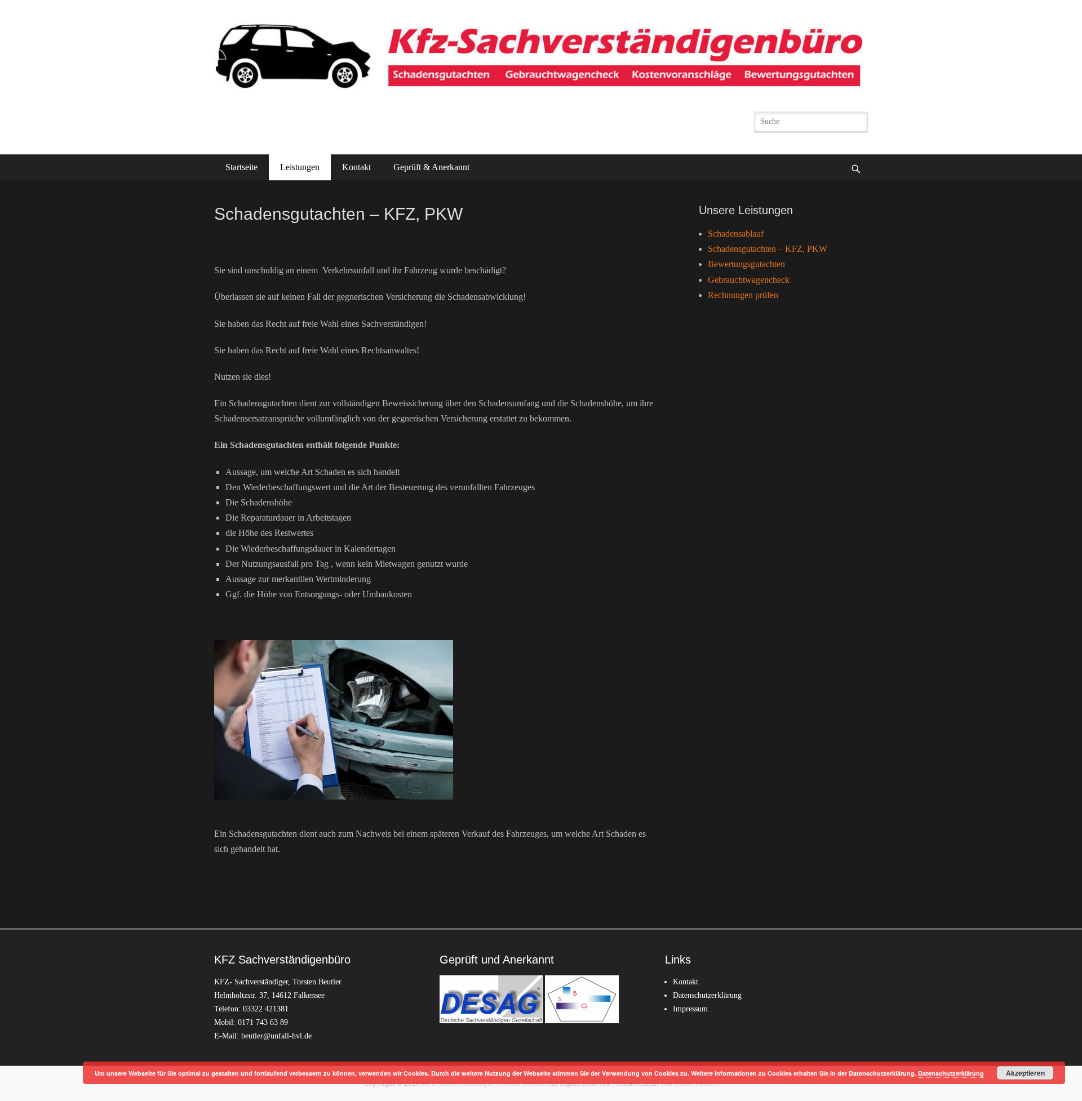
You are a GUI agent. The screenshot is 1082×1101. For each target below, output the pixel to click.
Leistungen (300, 167)
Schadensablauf (736, 233)
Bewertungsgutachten (746, 264)
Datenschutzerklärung (707, 995)
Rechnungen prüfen (743, 295)
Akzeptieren (1025, 1073)
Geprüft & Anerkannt (431, 167)
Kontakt (356, 167)
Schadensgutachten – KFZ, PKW (767, 249)
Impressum (690, 1009)
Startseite (241, 167)
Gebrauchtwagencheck (749, 280)
